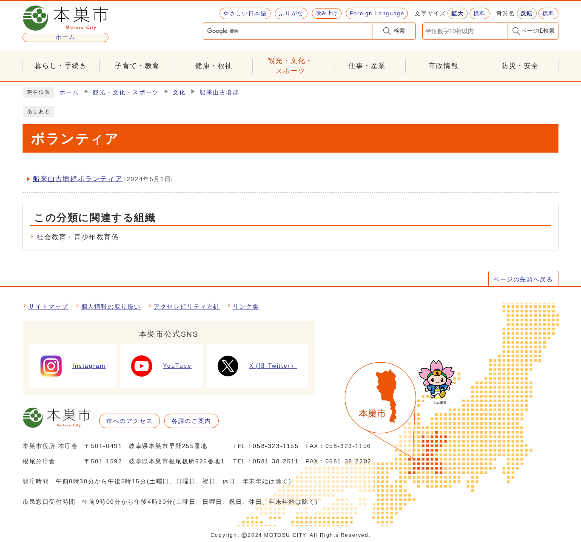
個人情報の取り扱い (111, 306)
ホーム (69, 92)
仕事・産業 (367, 65)
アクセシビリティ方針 (187, 306)
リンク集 (246, 306)
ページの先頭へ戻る (523, 279)
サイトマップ (48, 306)
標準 (479, 13)
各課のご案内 (191, 420)
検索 (399, 31)
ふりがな (291, 13)
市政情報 (444, 65)
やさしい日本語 (245, 13)
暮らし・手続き (60, 65)
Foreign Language (377, 13)
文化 (179, 92)
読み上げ (327, 13)
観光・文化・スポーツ (126, 92)
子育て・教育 (137, 65)
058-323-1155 (276, 446)
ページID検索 (538, 31)
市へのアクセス (129, 420)
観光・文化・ (290, 65)
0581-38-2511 (276, 461)
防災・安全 (520, 65)
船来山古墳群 (219, 92)
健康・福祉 (214, 65)
